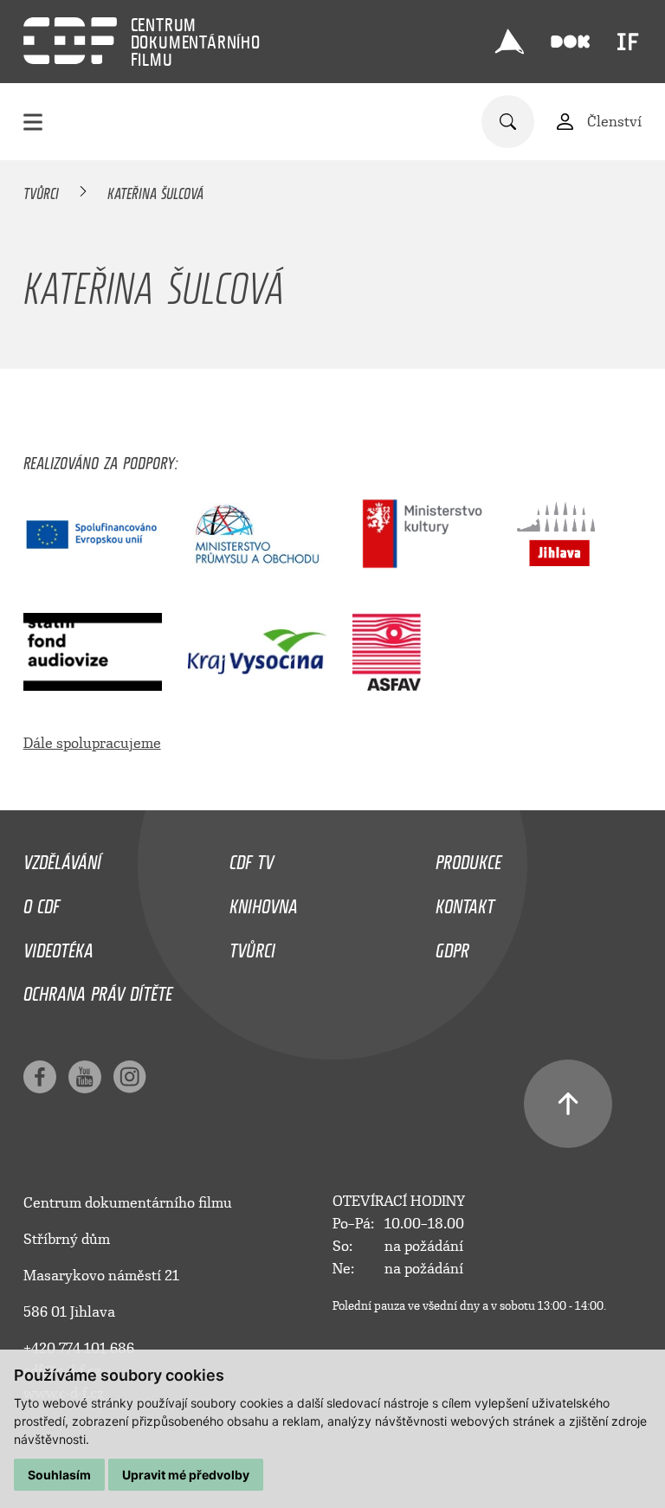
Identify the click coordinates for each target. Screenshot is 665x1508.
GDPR (452, 946)
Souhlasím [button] (59, 1474)
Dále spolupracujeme (92, 743)
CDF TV (251, 858)
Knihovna (263, 902)
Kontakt (465, 902)
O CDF (41, 902)
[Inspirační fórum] (628, 41)
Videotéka (58, 946)
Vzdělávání (62, 858)
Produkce (468, 858)
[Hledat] (507, 121)
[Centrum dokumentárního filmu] (70, 40)
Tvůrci (41, 190)
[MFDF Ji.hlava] (510, 41)
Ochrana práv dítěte (97, 989)
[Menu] (32, 121)
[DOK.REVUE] (571, 42)
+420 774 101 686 (78, 1348)
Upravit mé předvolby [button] (185, 1474)
